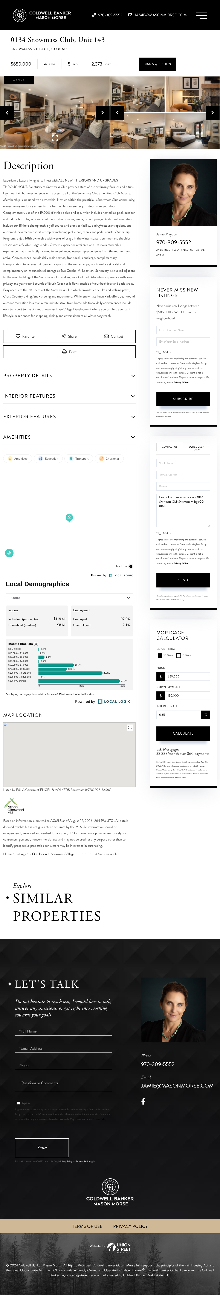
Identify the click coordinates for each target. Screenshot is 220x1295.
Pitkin (43, 854)
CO (32, 854)
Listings (21, 854)
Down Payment (168, 687)
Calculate (183, 733)
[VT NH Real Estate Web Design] (110, 1248)
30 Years (168, 655)
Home (7, 854)
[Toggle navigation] (201, 15)
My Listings (163, 250)
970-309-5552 (109, 15)
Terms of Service (172, 599)
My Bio (160, 255)
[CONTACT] (157, 64)
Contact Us (169, 447)
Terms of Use (87, 1226)
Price (160, 668)
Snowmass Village (63, 854)
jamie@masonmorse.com (160, 15)
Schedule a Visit (196, 448)
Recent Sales (180, 250)
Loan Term (165, 649)
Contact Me (197, 250)
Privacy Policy (181, 382)
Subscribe (183, 399)
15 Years (186, 655)
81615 (82, 854)
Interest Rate (167, 706)
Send (183, 580)
